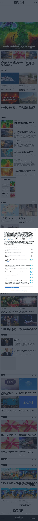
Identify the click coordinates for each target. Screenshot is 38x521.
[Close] (36, 230)
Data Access (19, 290)
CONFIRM (12, 287)
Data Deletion (13, 290)
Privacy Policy (24, 290)
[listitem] (19, 247)
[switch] (31, 249)
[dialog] (19, 260)
